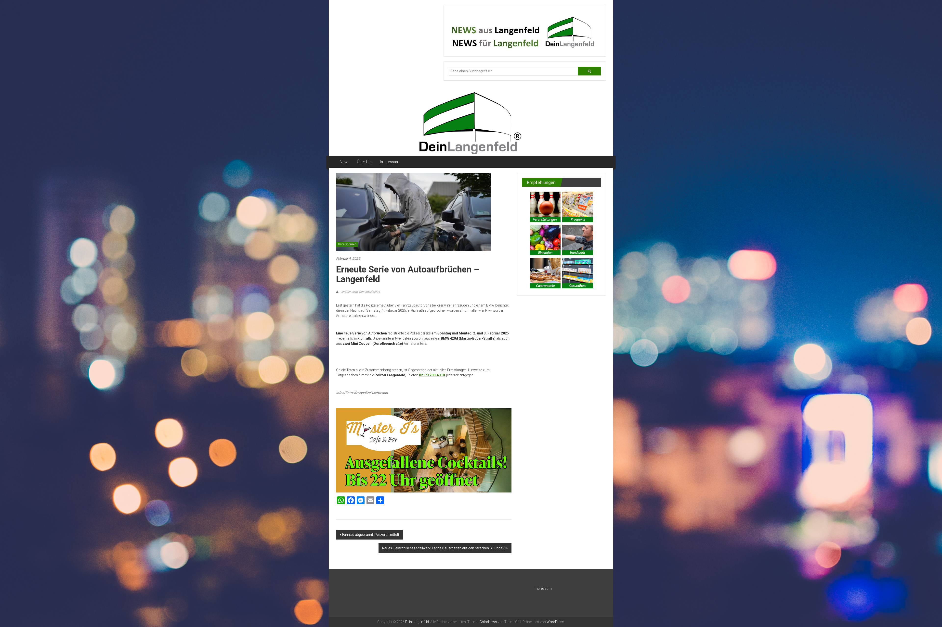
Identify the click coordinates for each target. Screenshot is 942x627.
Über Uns (364, 162)
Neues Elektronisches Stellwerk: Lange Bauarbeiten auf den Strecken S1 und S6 (443, 548)
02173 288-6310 (432, 375)
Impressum (389, 162)
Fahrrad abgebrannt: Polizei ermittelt (370, 535)
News (345, 162)
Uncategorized (347, 244)
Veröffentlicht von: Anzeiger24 (360, 292)
